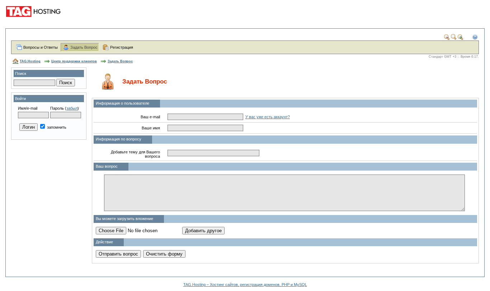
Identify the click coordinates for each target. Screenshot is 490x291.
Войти (20, 98)
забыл (71, 108)
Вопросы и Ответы (40, 47)
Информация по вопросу (118, 139)
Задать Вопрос (84, 47)
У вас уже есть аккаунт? (267, 117)
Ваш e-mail (150, 117)
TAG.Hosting (30, 61)
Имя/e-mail (27, 108)
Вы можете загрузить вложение (124, 218)
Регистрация (121, 47)
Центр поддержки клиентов (74, 61)
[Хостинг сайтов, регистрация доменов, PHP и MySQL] (34, 21)
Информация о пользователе (122, 103)
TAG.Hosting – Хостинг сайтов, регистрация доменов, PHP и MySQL (245, 284)
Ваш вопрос (107, 166)
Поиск (20, 73)
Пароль (57, 108)
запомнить (56, 127)
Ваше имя (151, 128)
